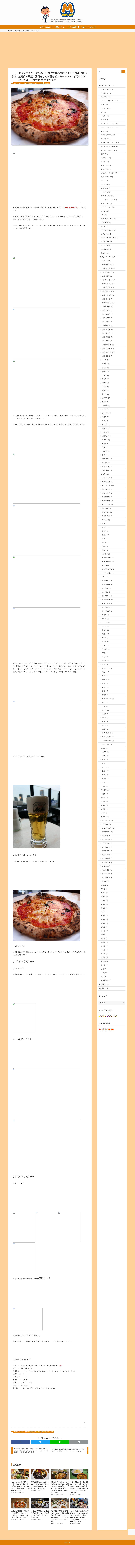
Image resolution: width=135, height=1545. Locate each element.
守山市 (105, 778)
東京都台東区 (107, 832)
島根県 (104, 923)
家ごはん (105, 253)
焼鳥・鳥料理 (107, 177)
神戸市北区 (107, 580)
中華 (104, 104)
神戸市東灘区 (107, 599)
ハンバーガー (106, 203)
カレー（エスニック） (109, 127)
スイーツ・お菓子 (108, 207)
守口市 (105, 390)
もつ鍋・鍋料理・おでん (110, 146)
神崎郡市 (106, 679)
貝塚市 (105, 455)
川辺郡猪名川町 (108, 698)
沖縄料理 (105, 184)
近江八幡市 (106, 767)
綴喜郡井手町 (107, 565)
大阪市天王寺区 (108, 280)
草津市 (105, 759)
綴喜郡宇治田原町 (108, 569)
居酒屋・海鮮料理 (108, 135)
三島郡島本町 (107, 470)
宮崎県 (104, 957)
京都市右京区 (107, 489)
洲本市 (105, 664)
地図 (60, 1365)
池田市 (105, 375)
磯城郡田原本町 (108, 733)
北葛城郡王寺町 (108, 740)
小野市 (105, 637)
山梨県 (104, 900)
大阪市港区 (107, 322)
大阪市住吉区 (107, 299)
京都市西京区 (107, 497)
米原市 (105, 775)
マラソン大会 (106, 249)
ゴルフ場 (105, 245)
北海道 (104, 794)
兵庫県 (105, 577)
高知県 (104, 938)
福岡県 (104, 942)
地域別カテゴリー (33, 83)
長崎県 (104, 946)
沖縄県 (104, 965)
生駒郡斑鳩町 (107, 744)
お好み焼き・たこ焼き (109, 173)
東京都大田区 (107, 847)
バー (104, 215)
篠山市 (105, 683)
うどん (105, 116)
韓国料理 (105, 188)
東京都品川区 (107, 839)
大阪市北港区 (107, 356)
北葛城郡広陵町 (108, 736)
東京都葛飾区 (107, 835)
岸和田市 (106, 451)
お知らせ (104, 984)
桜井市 (105, 725)
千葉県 (104, 813)
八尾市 (105, 417)
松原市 (105, 421)
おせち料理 (106, 222)
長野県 (104, 896)
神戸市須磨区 (107, 607)
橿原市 (105, 721)
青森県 (104, 797)
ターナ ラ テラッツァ (71, 207)
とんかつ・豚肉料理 (109, 150)
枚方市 (105, 394)
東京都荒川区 (107, 873)
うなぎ (105, 161)
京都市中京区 (108, 485)
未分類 (104, 988)
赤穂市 (105, 695)
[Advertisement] (67, 47)
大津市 (105, 752)
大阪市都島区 (107, 325)
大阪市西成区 (108, 291)
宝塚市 (105, 618)
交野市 (105, 401)
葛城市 (105, 729)
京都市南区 (107, 512)
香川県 (104, 931)
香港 (104, 972)
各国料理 (105, 192)
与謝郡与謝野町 (108, 558)
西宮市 (106, 622)
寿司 (104, 131)
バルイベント (106, 241)
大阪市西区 (107, 276)
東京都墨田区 (107, 877)
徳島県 (104, 927)
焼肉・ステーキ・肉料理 (110, 142)
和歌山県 (105, 790)
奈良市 (105, 710)
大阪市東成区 (107, 314)
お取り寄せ (106, 234)
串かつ (104, 180)
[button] (20, 1442)
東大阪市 (106, 413)
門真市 (105, 386)
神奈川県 (105, 885)
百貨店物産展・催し (108, 218)
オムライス (106, 169)
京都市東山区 (107, 500)
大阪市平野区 (107, 310)
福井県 (104, 893)
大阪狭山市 (106, 436)
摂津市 (105, 382)
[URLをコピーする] (78, 1442)
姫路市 (105, 672)
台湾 (103, 969)
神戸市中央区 (107, 584)
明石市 (105, 657)
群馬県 (104, 809)
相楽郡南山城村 (108, 561)
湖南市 (105, 782)
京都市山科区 (107, 516)
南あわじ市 (107, 668)
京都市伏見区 (107, 504)
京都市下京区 (107, 481)
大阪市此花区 (107, 337)
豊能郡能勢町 (107, 466)
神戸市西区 (106, 588)
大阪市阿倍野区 (108, 283)
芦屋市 (105, 634)
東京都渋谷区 (107, 855)
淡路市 (105, 660)
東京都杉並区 (107, 862)
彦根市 (105, 756)
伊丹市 (105, 626)
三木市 (105, 641)
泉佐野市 (106, 462)
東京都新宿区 (107, 858)
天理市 (105, 714)
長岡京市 (106, 520)
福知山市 (106, 527)
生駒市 (105, 717)
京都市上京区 (107, 478)
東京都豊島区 (107, 843)
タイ (103, 976)
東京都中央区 (107, 820)
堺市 (105, 432)
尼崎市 (105, 615)
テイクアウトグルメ (108, 230)
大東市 (105, 409)
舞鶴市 (105, 535)
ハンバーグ (106, 165)
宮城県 (104, 805)
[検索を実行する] (123, 71)
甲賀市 (105, 763)
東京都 (105, 816)
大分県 (104, 950)
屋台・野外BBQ (107, 196)
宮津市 (105, 550)
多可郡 (105, 702)
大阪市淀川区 (108, 348)
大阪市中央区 (108, 268)
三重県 (104, 786)
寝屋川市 (106, 398)
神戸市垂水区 (107, 611)
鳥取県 (104, 919)
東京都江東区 (107, 866)
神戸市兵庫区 (107, 603)
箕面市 (106, 379)
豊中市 (106, 360)
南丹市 (105, 542)
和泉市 (105, 443)
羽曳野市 (106, 428)
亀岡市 (105, 531)
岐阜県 (104, 904)
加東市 (105, 676)
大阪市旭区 (107, 341)
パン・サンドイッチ (109, 199)
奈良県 (104, 706)
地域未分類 (106, 980)
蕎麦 (104, 119)
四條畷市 (106, 405)
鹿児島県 (105, 961)
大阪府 (41, 83)
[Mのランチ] (67, 9)
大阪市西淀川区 (108, 344)
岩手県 (104, 801)
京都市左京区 (107, 493)
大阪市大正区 (107, 318)
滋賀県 (104, 748)
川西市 (105, 630)
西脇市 (105, 687)
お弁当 (104, 226)
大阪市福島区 (108, 272)
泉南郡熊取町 (107, 459)
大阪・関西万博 (107, 89)
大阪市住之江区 (108, 295)
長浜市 (105, 771)
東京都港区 (107, 870)
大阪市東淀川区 (108, 352)
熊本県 (104, 953)
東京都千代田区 (108, 828)
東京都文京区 (107, 851)
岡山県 (104, 912)
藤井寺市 (106, 424)
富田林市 (106, 440)
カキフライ (106, 158)
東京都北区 (106, 824)
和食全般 (106, 93)
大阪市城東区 (107, 329)
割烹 (104, 154)
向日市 (105, 523)
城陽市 (105, 546)
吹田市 (106, 363)
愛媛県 (104, 934)
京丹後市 (106, 554)
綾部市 (105, 538)
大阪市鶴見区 (107, 333)
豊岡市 (105, 691)
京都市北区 (106, 508)
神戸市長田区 (107, 592)
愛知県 (104, 908)
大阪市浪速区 (108, 287)
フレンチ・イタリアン (109, 100)
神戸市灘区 (107, 596)
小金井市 (106, 881)
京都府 (105, 474)
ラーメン (106, 108)
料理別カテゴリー (18, 83)
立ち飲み (105, 139)
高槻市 (106, 371)
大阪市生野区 (107, 306)
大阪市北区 (47, 83)
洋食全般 (26, 83)
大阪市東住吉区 (108, 302)
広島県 (104, 915)
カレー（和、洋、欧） (109, 123)
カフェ (105, 211)
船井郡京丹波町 (108, 573)
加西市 (105, 653)
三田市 (105, 645)
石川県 (104, 889)
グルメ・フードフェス (109, 237)
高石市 (105, 447)
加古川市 (106, 649)
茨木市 (105, 367)
